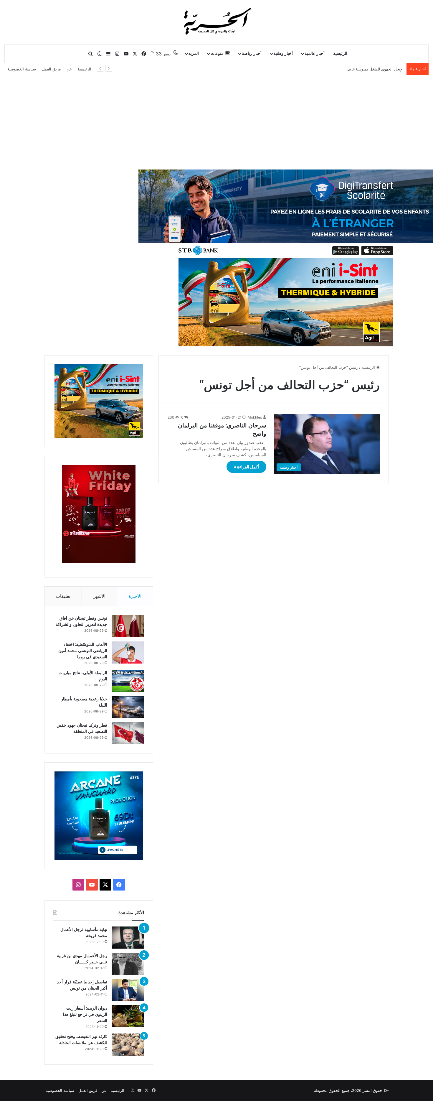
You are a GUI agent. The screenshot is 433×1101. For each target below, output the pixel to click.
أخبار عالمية (315, 53)
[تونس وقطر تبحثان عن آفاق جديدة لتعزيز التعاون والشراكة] (128, 626)
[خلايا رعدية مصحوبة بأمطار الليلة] (128, 707)
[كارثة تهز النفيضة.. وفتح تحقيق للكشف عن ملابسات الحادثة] (128, 1044)
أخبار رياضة (252, 53)
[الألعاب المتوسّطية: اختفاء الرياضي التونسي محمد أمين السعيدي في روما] (128, 652)
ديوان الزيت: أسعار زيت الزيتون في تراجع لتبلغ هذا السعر (85, 1014)
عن (69, 69)
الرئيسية (340, 53)
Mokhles (255, 417)
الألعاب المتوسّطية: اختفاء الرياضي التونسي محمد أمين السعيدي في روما (82, 650)
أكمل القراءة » (246, 466)
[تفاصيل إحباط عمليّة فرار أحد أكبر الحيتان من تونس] (128, 990)
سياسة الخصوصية (21, 69)
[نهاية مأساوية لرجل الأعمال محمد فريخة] (128, 937)
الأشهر (99, 596)
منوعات (218, 53)
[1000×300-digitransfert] (285, 213)
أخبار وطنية (283, 53)
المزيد (194, 53)
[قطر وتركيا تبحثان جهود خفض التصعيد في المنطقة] (128, 733)
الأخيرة (135, 596)
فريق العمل (51, 69)
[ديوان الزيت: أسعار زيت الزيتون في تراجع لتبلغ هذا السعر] (128, 1016)
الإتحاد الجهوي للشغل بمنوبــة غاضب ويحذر (369, 69)
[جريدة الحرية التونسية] (216, 22)
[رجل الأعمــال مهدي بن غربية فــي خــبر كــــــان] (128, 964)
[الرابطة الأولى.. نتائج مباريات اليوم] (128, 681)
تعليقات (63, 596)
